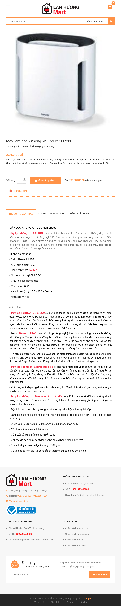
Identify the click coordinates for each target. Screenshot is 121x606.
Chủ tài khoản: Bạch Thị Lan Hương (26, 528)
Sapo (88, 598)
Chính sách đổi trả (74, 539)
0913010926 (77, 180)
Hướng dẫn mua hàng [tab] (51, 213)
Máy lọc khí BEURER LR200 (28, 313)
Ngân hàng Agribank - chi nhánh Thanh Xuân (31, 539)
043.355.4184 (40, 496)
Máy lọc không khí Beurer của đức (32, 367)
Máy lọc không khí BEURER (26, 233)
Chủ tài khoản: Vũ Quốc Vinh (79, 483)
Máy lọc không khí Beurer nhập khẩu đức (37, 396)
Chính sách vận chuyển (77, 534)
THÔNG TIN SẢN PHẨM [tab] (21, 214)
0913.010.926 (24, 496)
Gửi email (101, 574)
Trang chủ (39, 602)
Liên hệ (83, 602)
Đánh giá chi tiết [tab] (80, 213)
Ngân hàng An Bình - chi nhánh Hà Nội (84, 495)
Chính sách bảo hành (76, 545)
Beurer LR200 (27, 333)
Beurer (32, 270)
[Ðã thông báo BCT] (21, 510)
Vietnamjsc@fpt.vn (18, 501)
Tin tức (70, 602)
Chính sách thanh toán (76, 528)
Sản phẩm (55, 602)
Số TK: (77, 489)
